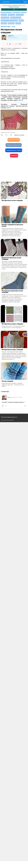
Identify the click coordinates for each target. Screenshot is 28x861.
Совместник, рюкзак (16, 17)
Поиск (25, 2)
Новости (21, 20)
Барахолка (3, 14)
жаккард (12, 132)
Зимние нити (16, 12)
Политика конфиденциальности (9, 417)
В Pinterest (14, 155)
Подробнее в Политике (14, 6)
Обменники (11, 23)
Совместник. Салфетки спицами (9, 20)
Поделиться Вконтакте (13, 145)
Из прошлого (11, 14)
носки (8, 132)
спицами (3, 132)
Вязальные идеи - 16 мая (8, 26)
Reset (20, 44)
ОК (14, 9)
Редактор (11, 35)
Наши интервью (5, 17)
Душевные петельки (6, 12)
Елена (9, 397)
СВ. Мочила (4, 23)
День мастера (19, 14)
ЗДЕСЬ (20, 100)
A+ (16, 44)
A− (7, 44)
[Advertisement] (14, 169)
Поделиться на (13, 150)
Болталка (23, 12)
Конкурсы (18, 23)
